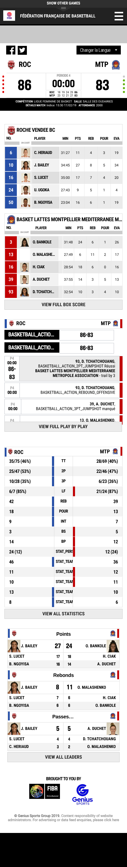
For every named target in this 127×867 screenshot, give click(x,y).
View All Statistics (63, 613)
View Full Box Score (63, 304)
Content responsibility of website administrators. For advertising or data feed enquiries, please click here (63, 818)
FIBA (44, 794)
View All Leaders (63, 757)
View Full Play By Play (63, 426)
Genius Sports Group (82, 794)
